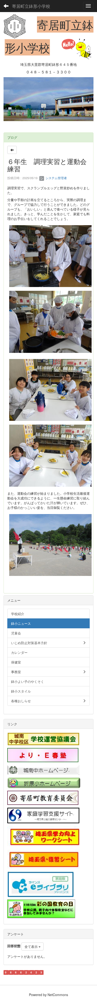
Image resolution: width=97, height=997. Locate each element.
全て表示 (31, 946)
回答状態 (13, 945)
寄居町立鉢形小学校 (31, 6)
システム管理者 (55, 178)
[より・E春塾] (42, 754)
